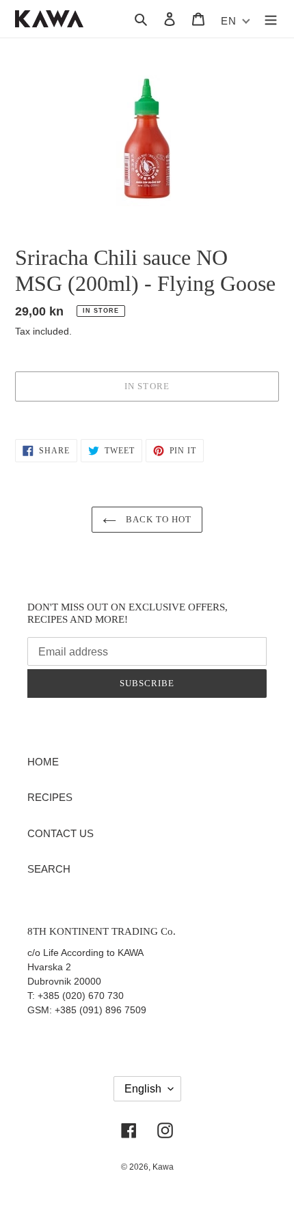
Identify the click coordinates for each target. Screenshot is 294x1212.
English (142, 1089)
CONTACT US (60, 833)
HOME (43, 761)
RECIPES (49, 797)
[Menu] (270, 18)
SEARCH (48, 869)
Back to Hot (157, 519)
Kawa (163, 1167)
